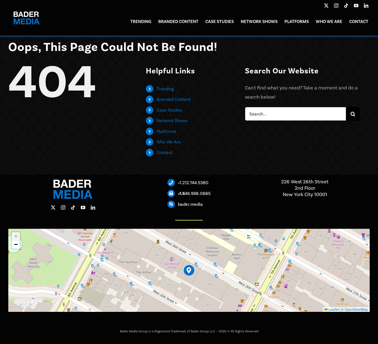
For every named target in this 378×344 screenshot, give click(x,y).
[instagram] (336, 5)
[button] (189, 270)
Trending (165, 88)
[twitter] (326, 5)
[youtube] (356, 5)
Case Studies (170, 110)
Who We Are (169, 142)
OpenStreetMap (356, 309)
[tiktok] (346, 5)
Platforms (166, 131)
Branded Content (174, 99)
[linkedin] (366, 5)
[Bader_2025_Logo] (26, 8)
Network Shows (172, 120)
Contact (164, 152)
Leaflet (333, 309)
